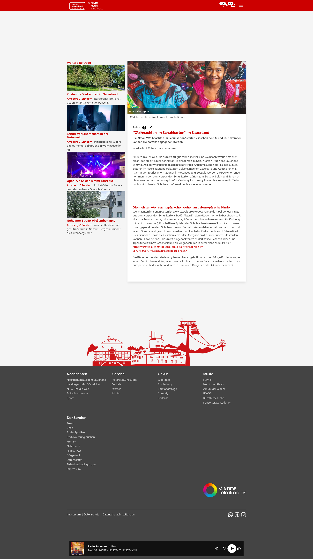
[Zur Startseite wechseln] (77, 5)
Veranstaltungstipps (124, 379)
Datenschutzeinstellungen (118, 514)
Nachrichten (77, 374)
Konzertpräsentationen (217, 402)
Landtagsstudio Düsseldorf (83, 384)
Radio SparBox (76, 432)
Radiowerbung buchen (81, 437)
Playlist (207, 379)
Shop (70, 427)
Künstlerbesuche (213, 398)
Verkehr (117, 384)
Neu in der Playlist (214, 384)
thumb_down (225, 549)
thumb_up (239, 549)
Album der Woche (214, 389)
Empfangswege (167, 389)
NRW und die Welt (78, 389)
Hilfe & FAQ (74, 450)
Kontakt (71, 441)
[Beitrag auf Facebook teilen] (144, 128)
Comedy (163, 393)
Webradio (164, 379)
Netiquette (73, 446)
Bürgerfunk (74, 455)
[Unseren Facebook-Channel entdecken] (237, 514)
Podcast (163, 398)
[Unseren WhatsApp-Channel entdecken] (230, 514)
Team (70, 423)
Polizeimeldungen (78, 393)
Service (118, 374)
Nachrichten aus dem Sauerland (86, 379)
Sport (70, 398)
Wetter (116, 389)
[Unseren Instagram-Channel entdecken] (243, 514)
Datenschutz (74, 459)
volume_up (216, 548)
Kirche (116, 393)
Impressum (74, 469)
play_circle (232, 548)
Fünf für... (208, 393)
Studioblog (165, 384)
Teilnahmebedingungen (81, 464)
